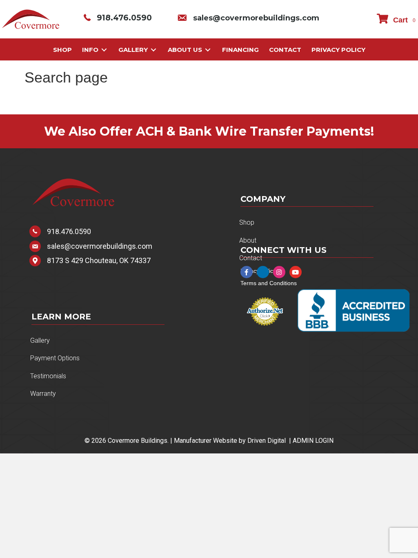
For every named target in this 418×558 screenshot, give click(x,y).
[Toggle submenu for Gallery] (153, 50)
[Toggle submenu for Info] (104, 50)
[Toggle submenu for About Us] (208, 50)
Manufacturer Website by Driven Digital (230, 440)
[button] (246, 272)
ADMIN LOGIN (313, 440)
